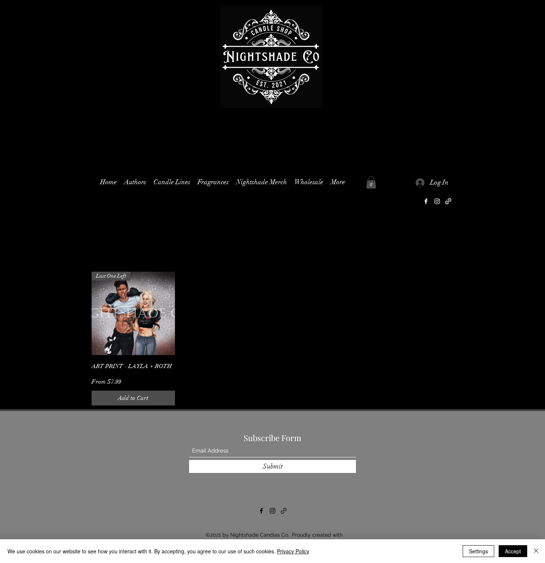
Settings (478, 551)
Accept (513, 551)
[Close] (536, 551)
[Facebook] (426, 201)
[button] (172, 182)
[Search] (446, 117)
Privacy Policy (293, 551)
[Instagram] (437, 201)
